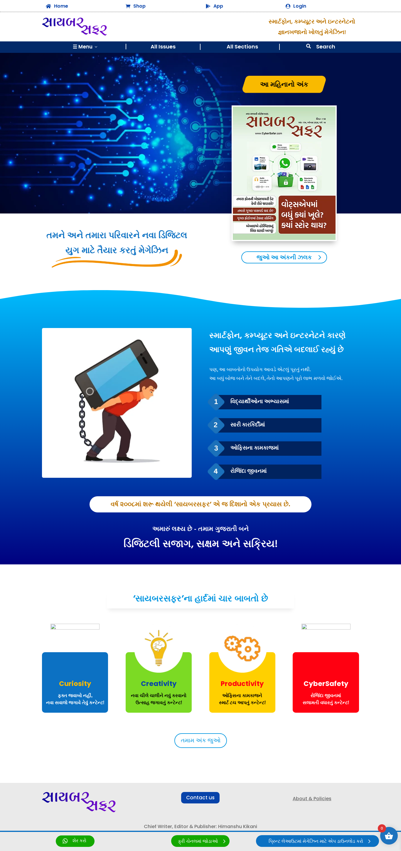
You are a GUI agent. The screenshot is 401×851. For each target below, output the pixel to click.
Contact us (200, 797)
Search (325, 46)
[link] (75, 841)
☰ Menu (85, 46)
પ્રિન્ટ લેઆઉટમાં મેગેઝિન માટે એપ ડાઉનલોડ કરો (316, 841)
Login (299, 6)
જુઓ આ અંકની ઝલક (284, 258)
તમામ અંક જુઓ (200, 741)
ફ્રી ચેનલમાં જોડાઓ (198, 841)
